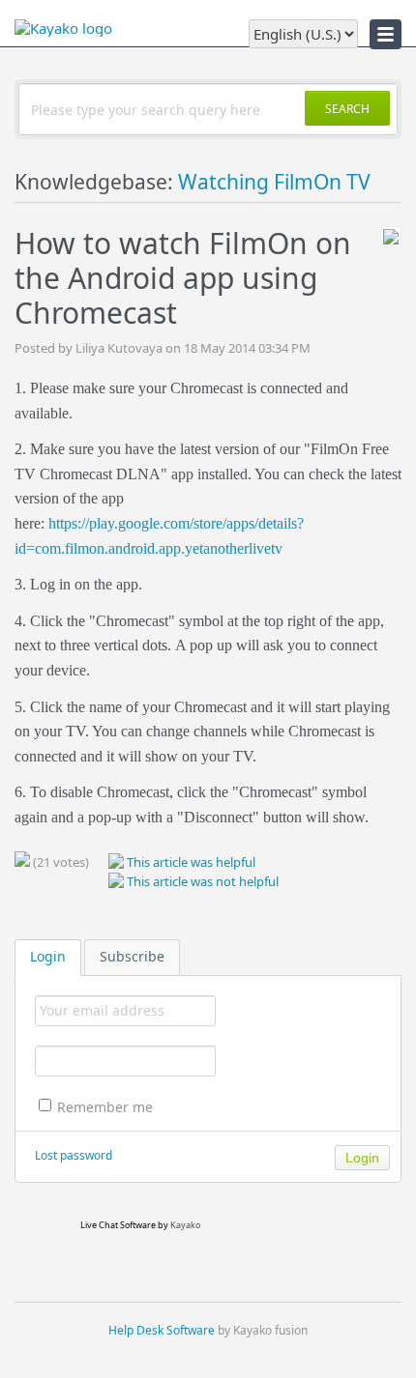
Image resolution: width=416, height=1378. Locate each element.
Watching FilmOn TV (274, 181)
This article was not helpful (201, 881)
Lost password (73, 1155)
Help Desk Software (161, 1330)
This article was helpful (189, 862)
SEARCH (347, 108)
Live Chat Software (118, 1225)
